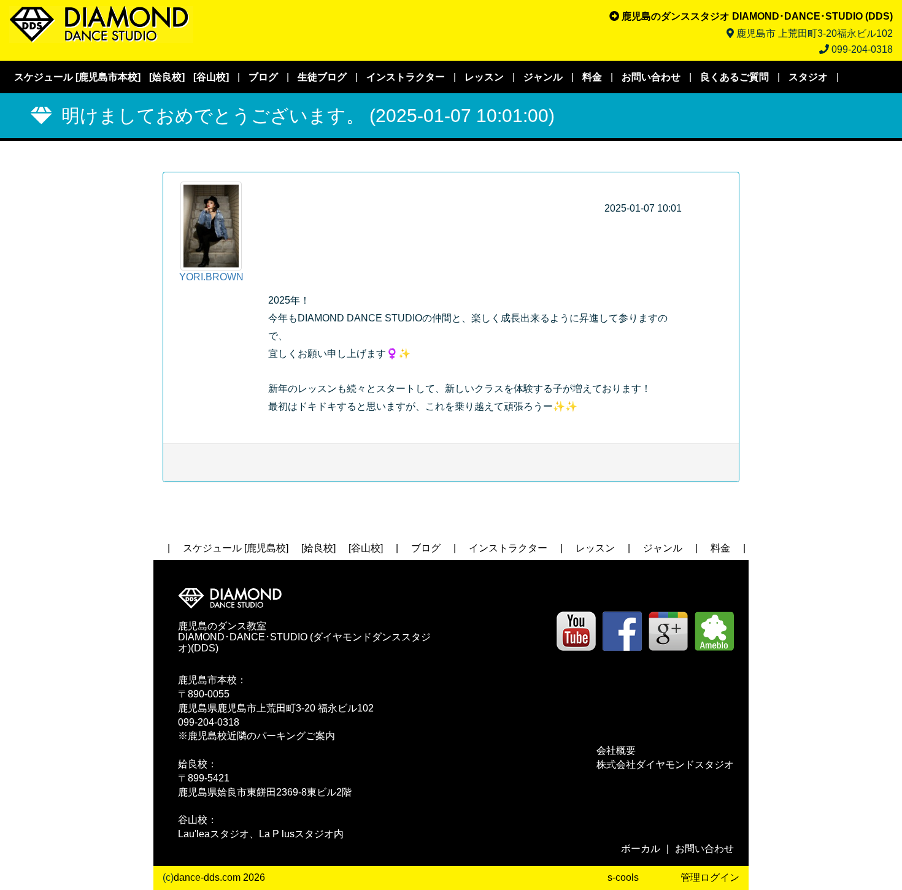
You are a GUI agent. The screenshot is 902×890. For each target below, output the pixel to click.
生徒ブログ (322, 77)
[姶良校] (167, 77)
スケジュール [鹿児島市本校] (77, 77)
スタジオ (808, 77)
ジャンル (543, 77)
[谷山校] (211, 77)
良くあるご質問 (734, 77)
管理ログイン (709, 877)
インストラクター (405, 77)
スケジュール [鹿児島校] (235, 548)
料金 (592, 77)
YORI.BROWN (211, 277)
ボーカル (640, 848)
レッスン (484, 77)
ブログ (263, 77)
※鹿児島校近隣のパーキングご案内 (256, 736)
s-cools (623, 877)
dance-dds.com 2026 (219, 877)
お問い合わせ (651, 77)
